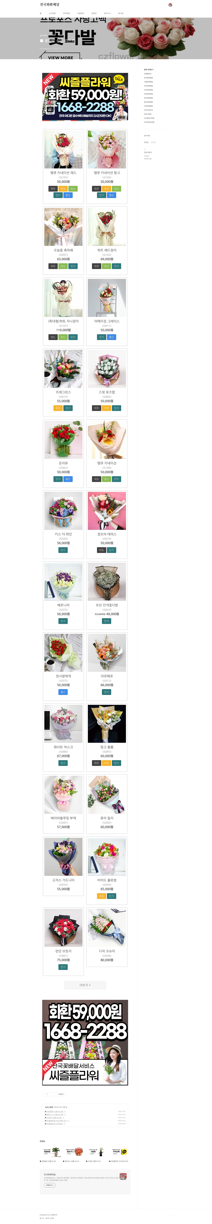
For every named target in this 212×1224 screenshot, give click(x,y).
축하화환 (66, 13)
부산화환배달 (148, 86)
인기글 (153, 142)
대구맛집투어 (148, 110)
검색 (164, 5)
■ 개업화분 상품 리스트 (54, 1111)
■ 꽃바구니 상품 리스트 (54, 1114)
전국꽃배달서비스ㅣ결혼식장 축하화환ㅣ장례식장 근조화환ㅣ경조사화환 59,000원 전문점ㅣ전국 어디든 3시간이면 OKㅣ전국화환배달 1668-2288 (81, 1179)
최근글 (146, 142)
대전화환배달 (148, 94)
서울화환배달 (148, 82)
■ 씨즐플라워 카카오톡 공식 (56, 1121)
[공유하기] (49, 1094)
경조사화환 (49, 1107)
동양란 (94, 13)
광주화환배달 (148, 98)
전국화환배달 (50, 4)
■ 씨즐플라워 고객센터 (54, 1124)
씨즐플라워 (147, 74)
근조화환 (52, 13)
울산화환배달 (148, 102)
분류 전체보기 (148, 70)
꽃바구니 (107, 13)
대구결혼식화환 (149, 118)
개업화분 (80, 13)
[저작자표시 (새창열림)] (67, 1094)
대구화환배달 (148, 90)
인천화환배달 (148, 106)
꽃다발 (120, 13)
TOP (170, 1216)
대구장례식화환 (149, 122)
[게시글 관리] (52, 1094)
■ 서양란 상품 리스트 (53, 1117)
